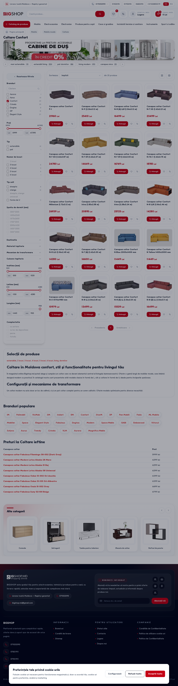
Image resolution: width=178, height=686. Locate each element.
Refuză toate (134, 674)
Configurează (114, 674)
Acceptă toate (155, 674)
